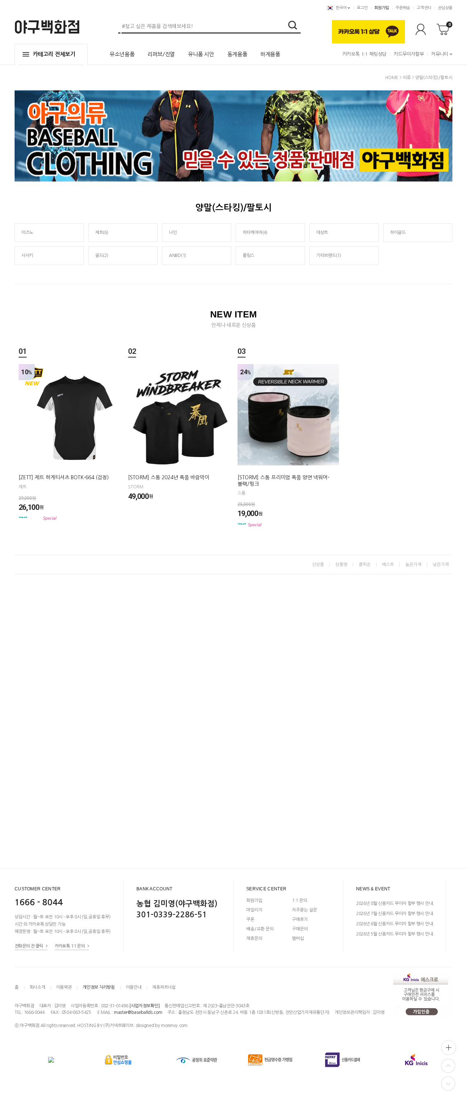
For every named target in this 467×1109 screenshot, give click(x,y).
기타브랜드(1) (328, 255)
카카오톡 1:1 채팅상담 (364, 54)
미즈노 (27, 232)
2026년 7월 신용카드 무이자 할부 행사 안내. (395, 913)
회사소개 (37, 987)
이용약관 (64, 987)
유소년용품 (121, 54)
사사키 (27, 255)
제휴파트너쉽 (163, 987)
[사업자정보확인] (144, 1006)
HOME (391, 77)
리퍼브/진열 (161, 54)
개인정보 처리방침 (98, 987)
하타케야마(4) (255, 232)
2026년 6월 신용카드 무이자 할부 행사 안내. (395, 924)
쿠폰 (250, 919)
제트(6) (101, 232)
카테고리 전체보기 (54, 54)
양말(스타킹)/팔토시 (433, 77)
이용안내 (134, 987)
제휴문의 (254, 938)
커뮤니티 (439, 54)
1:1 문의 (299, 900)
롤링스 (248, 255)
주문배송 (402, 8)
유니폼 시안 (201, 54)
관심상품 (445, 8)
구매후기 (300, 919)
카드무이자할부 (409, 54)
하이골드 (398, 232)
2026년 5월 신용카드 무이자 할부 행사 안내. (395, 934)
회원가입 (381, 8)
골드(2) (101, 255)
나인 (173, 232)
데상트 (322, 232)
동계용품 (237, 54)
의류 (407, 77)
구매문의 (300, 929)
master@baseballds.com (138, 1012)
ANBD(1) (177, 255)
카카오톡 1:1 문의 (70, 946)
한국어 (341, 8)
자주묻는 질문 (304, 910)
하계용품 (270, 54)
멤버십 (298, 938)
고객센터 (424, 8)
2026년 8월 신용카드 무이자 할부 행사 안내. (395, 903)
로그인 (362, 8)
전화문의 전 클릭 (29, 946)
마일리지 (254, 910)
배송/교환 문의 (260, 929)
